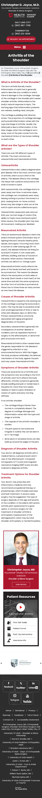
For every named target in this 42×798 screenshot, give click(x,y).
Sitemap (6, 715)
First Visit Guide (20, 622)
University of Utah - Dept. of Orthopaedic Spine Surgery (21, 752)
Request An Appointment (22, 39)
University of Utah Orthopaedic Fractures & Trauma (21, 781)
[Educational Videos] (21, 609)
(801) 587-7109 (22, 25)
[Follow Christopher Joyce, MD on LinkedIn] (33, 686)
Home (8, 710)
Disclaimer (20, 710)
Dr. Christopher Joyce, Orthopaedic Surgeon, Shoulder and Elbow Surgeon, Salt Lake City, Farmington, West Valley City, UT (19, 70)
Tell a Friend (32, 715)
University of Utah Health (21, 757)
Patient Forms (19, 628)
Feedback (18, 715)
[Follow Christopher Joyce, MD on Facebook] (8, 686)
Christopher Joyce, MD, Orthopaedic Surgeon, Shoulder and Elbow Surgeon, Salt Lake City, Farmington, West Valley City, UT (21, 726)
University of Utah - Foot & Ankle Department (21, 765)
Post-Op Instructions (22, 634)
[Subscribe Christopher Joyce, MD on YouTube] (27, 698)
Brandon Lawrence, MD (21, 748)
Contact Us (8, 719)
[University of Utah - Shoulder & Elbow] (22, 15)
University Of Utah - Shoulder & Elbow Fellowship (21, 734)
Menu (17, 47)
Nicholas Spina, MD (20, 777)
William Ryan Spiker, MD (20, 773)
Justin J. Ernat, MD (20, 761)
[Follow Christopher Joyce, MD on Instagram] (15, 698)
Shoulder (5, 75)
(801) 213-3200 (22, 33)
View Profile (21, 584)
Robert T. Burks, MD (21, 770)
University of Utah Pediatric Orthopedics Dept (21, 743)
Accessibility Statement (28, 719)
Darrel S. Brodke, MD (21, 739)
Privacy (32, 710)
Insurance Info (19, 640)
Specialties (33, 73)
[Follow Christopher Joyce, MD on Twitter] (21, 686)
